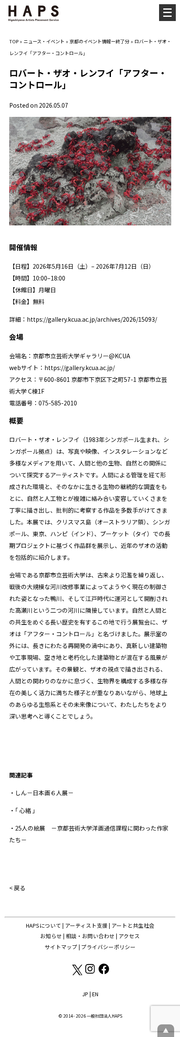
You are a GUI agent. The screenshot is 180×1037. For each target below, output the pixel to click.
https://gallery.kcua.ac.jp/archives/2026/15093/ (92, 319)
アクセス (129, 936)
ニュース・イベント (43, 41)
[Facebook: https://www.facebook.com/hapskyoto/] (104, 973)
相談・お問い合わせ (90, 936)
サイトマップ (61, 947)
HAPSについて (43, 925)
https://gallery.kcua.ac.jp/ (79, 367)
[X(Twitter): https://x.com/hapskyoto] (77, 973)
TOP (13, 41)
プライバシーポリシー (108, 947)
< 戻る (17, 888)
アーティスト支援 (86, 925)
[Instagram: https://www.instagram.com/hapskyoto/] (91, 973)
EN (95, 994)
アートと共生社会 (132, 925)
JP (85, 994)
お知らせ (51, 936)
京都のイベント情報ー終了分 (99, 41)
